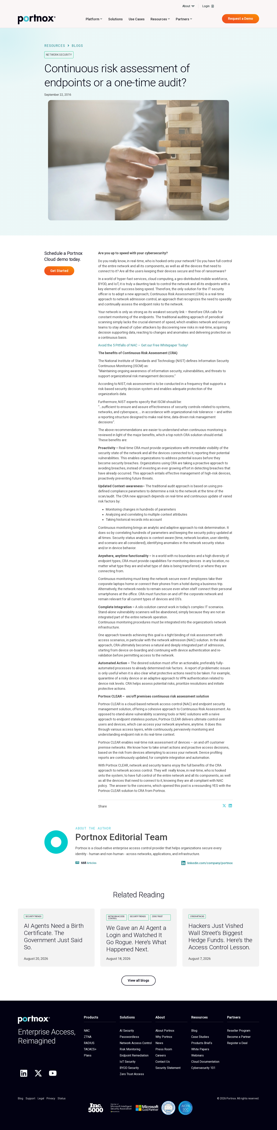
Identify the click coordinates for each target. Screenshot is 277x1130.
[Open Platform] (101, 19)
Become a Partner (239, 1037)
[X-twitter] (38, 1073)
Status (62, 1098)
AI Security (127, 1030)
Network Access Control (136, 1043)
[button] (224, 805)
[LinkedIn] (183, 863)
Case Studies (200, 1037)
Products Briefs (201, 1043)
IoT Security (127, 1061)
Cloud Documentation (205, 1061)
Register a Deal (237, 1043)
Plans (87, 1055)
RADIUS (89, 1043)
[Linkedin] (24, 1073)
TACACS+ (90, 1049)
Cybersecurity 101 (203, 1068)
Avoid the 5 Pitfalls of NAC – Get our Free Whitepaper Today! (143, 345)
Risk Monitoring (130, 1049)
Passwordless (129, 1037)
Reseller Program (238, 1030)
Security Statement (168, 1068)
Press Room (163, 1049)
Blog (194, 1030)
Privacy (51, 1098)
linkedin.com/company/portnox (210, 863)
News (159, 1043)
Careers (160, 1055)
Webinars (197, 1055)
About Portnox (164, 1030)
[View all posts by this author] (77, 862)
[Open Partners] (191, 19)
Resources (54, 45)
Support (30, 1098)
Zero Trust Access (132, 1074)
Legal (41, 1098)
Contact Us (162, 1061)
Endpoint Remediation (134, 1055)
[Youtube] (53, 1073)
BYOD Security (129, 1068)
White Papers (200, 1049)
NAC (87, 1030)
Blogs (77, 45)
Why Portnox (163, 1037)
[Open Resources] (169, 19)
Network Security (59, 54)
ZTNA (87, 1037)
